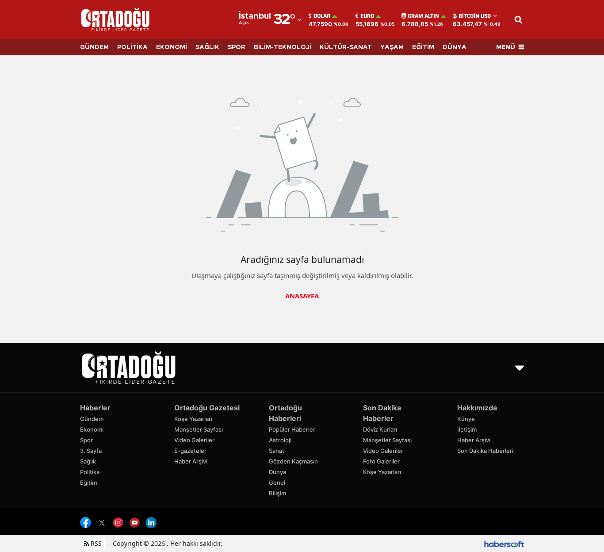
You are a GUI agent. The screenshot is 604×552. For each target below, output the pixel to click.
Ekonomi (91, 429)
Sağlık (88, 461)
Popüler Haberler (292, 429)
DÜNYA (454, 47)
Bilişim (277, 493)
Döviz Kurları (380, 429)
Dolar (321, 16)
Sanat (276, 450)
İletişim (467, 429)
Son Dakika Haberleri (485, 450)
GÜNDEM (94, 47)
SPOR (236, 47)
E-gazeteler (190, 450)
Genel (277, 482)
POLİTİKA (132, 47)
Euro (367, 16)
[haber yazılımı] (504, 543)
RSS (95, 543)
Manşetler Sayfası (198, 429)
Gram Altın (423, 16)
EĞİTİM (423, 47)
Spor (86, 440)
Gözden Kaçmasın (293, 461)
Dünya (277, 471)
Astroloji (280, 440)
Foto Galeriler (381, 461)
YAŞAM (392, 47)
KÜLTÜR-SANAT (346, 47)
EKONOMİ (171, 47)
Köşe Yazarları (193, 418)
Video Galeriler (194, 440)
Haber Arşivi (190, 461)
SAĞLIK (207, 47)
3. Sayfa (91, 450)
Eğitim (88, 482)
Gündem (91, 418)
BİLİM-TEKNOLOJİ (282, 47)
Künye (466, 418)
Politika (89, 471)
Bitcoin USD (475, 16)
